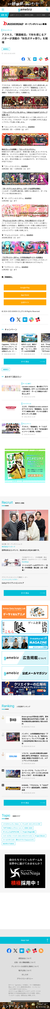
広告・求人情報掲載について (25, 962)
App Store (25, 295)
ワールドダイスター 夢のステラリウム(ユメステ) (18, 840)
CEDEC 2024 (28, 828)
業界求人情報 (29, 15)
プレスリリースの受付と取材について (25, 966)
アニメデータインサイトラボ (31, 824)
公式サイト (25, 302)
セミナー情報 (41, 15)
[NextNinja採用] (25, 871)
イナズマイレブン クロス (11, 824)
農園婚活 (6, 49)
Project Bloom (40, 836)
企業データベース (15, 15)
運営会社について (25, 958)
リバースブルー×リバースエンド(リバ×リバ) (17, 836)
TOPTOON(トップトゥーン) (12, 828)
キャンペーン (7, 30)
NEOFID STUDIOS (8, 844)
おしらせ (25, 974)
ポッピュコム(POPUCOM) (11, 832)
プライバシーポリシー (25, 978)
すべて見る (25, 361)
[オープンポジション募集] (25, 23)
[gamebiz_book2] (25, 465)
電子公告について (25, 970)
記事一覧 (4, 15)
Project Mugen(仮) (29, 832)
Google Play (25, 287)
